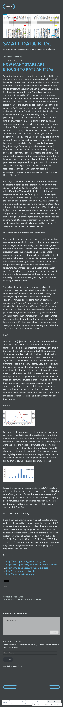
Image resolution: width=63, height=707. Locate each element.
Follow (8, 660)
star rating (21, 599)
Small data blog (27, 43)
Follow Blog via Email (12, 641)
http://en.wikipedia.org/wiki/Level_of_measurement (31, 564)
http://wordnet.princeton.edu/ (20, 574)
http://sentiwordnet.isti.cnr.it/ (20, 571)
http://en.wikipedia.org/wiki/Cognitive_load (27, 568)
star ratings (36, 599)
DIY (12, 599)
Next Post (53, 686)
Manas (18, 57)
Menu (9, 6)
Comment (54, 632)
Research (19, 597)
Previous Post (9, 686)
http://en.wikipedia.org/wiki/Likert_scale (25, 561)
